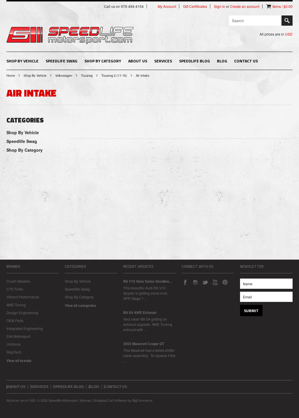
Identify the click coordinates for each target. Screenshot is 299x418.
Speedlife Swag (61, 61)
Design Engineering (22, 312)
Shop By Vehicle (22, 61)
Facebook (185, 282)
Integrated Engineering (24, 328)
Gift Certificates (195, 6)
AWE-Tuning (16, 304)
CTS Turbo (14, 288)
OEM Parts (14, 320)
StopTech (13, 351)
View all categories (80, 305)
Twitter (204, 282)
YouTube (214, 282)
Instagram (195, 282)
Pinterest (224, 282)
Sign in (219, 6)
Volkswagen (63, 75)
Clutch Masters (18, 281)
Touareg (87, 75)
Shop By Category (102, 61)
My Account (167, 6)
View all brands (19, 360)
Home (10, 75)
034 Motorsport (18, 336)
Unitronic (13, 344)
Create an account (244, 6)
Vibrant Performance (22, 296)
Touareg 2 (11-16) (114, 75)
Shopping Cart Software (110, 400)
